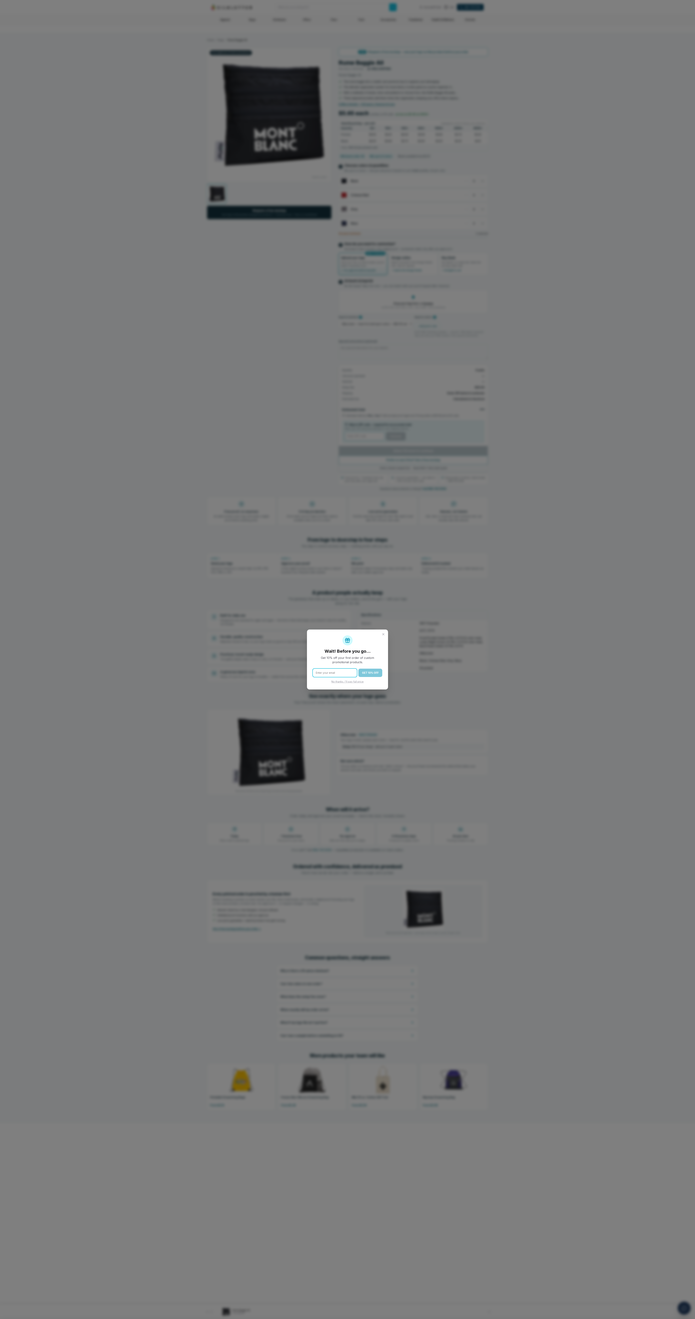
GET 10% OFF (370, 672)
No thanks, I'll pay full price (347, 681)
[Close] (383, 634)
